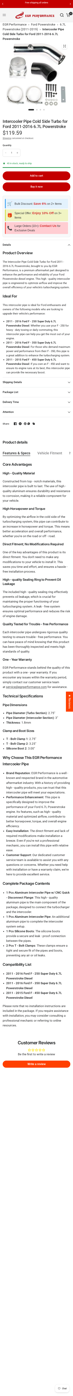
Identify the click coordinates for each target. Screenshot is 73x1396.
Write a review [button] (36, 1064)
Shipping (7, 138)
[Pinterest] (24, 424)
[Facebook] (14, 424)
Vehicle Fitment (49, 453)
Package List (10, 392)
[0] (67, 15)
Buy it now (36, 186)
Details (7, 244)
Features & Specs (16, 453)
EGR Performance (15, 24)
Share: (6, 424)
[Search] (62, 15)
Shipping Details (12, 382)
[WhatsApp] (29, 424)
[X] (19, 424)
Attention (8, 412)
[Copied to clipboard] (34, 424)
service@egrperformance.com (26, 687)
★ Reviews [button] (69, 701)
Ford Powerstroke (43, 24)
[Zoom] (64, 46)
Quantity (7, 145)
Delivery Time (11, 402)
